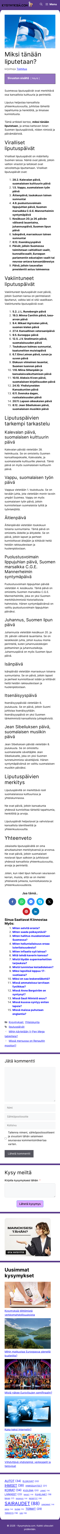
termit (34, 1508)
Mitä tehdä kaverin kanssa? (30, 955)
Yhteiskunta (32, 1022)
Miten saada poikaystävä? (29, 931)
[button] (41, 4)
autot (13, 1481)
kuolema (31, 1490)
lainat (45, 1491)
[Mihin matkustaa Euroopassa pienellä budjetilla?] (28, 1334)
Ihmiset (14, 1485)
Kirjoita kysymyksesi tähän (21, 1180)
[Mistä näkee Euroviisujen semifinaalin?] (28, 1375)
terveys (11, 1513)
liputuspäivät (16, 1026)
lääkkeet (13, 1494)
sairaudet (22, 1503)
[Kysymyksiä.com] (17, 4)
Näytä (35, 78)
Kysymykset (16, 1022)
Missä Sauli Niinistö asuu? (29, 998)
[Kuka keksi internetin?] (28, 1412)
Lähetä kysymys (30, 1203)
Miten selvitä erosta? (26, 928)
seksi (9, 1509)
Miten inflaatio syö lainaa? (29, 951)
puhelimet (43, 1494)
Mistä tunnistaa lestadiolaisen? (33, 967)
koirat (13, 1490)
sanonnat (47, 1505)
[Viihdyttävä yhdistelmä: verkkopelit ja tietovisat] (28, 1446)
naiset (28, 1495)
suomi (19, 1509)
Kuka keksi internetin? (18, 1429)
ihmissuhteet (36, 1485)
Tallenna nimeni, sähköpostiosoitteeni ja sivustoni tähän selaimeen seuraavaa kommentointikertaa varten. (31, 1138)
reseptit (35, 1498)
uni (23, 1513)
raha (9, 1498)
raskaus (21, 1499)
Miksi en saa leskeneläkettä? (31, 978)
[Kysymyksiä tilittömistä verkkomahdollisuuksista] (28, 1295)
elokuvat (31, 1481)
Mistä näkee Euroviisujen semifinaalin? (28, 1392)
